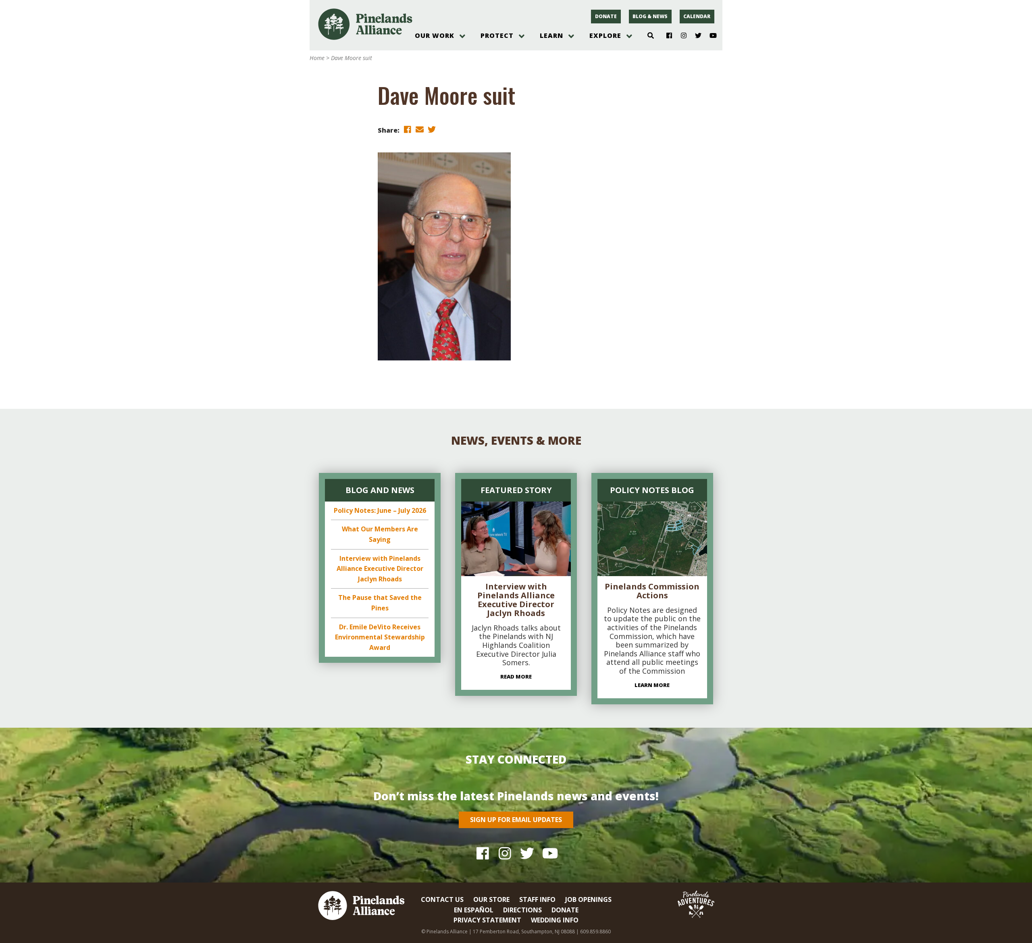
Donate (606, 16)
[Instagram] (680, 36)
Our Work (434, 35)
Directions (522, 910)
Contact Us (442, 899)
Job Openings (588, 899)
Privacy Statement (487, 920)
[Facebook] (666, 36)
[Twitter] (695, 36)
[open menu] (462, 36)
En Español (473, 910)
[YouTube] (709, 36)
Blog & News (650, 16)
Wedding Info (554, 920)
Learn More (652, 685)
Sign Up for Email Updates (516, 819)
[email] (420, 129)
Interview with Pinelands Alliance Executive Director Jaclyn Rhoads (380, 568)
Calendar (696, 16)
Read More (516, 676)
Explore (605, 35)
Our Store (491, 899)
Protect (497, 35)
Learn (551, 35)
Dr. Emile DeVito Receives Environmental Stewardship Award (380, 637)
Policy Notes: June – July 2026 (380, 510)
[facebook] (408, 129)
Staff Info (537, 899)
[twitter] (432, 129)
